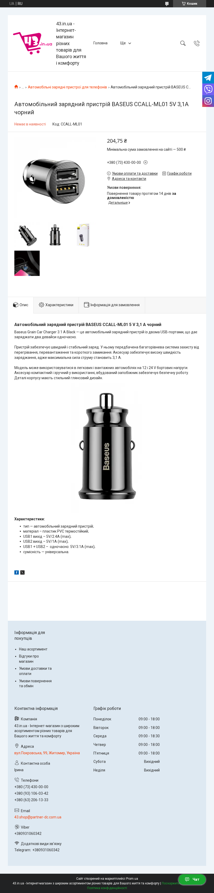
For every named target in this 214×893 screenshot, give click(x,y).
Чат (196, 879)
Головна (100, 43)
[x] (22, 573)
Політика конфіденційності (107, 888)
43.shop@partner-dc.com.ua (37, 817)
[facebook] (16, 573)
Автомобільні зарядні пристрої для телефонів (67, 87)
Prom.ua (132, 878)
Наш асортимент (33, 649)
